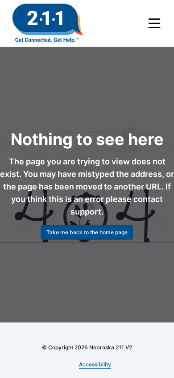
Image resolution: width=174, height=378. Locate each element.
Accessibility (95, 364)
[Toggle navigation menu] (154, 23)
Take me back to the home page (87, 232)
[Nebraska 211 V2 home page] (47, 23)
